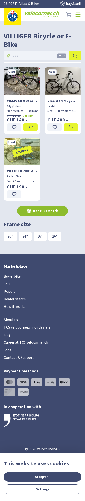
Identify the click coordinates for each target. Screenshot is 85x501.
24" (25, 236)
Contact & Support (19, 357)
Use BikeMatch (45, 210)
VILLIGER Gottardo (22, 100)
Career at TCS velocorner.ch (26, 342)
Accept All (42, 477)
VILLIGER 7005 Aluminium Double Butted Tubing (22, 171)
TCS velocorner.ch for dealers (27, 327)
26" (55, 236)
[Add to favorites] (14, 127)
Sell (7, 284)
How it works (14, 306)
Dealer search (15, 299)
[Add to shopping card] (30, 127)
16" (40, 236)
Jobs (7, 350)
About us (11, 319)
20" (10, 236)
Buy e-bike (12, 276)
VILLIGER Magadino (62, 100)
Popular (10, 291)
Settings (42, 489)
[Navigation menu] (78, 14)
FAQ (7, 335)
